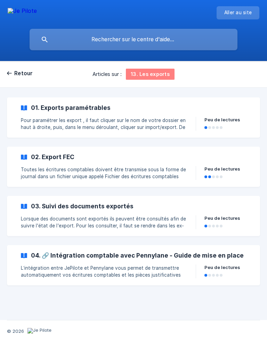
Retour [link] (23, 73)
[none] (22, 12)
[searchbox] (133, 39)
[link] (133, 117)
